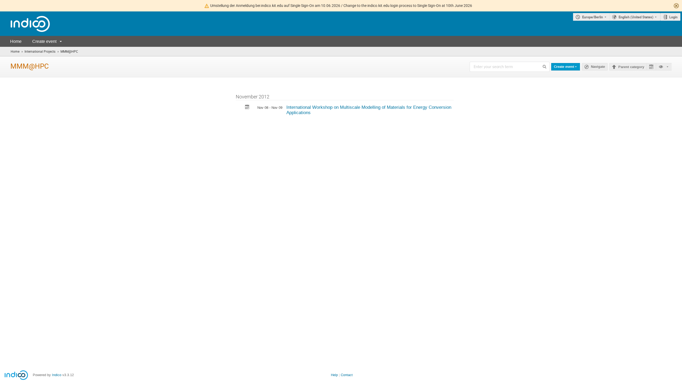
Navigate (598, 66)
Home (16, 41)
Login (673, 17)
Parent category (631, 67)
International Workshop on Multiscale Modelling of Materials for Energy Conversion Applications (368, 110)
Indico (56, 375)
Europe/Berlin (592, 17)
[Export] (651, 67)
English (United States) (636, 17)
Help (334, 375)
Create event (44, 41)
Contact (347, 375)
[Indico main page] (25, 23)
